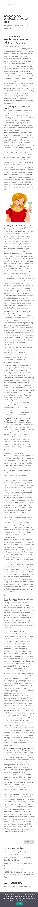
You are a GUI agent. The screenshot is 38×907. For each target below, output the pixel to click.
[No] (35, 899)
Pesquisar (29, 842)
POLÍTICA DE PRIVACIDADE (19, 900)
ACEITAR (19, 904)
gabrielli (10, 25)
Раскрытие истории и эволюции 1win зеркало (18, 869)
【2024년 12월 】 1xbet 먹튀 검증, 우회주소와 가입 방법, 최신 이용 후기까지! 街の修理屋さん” (19, 874)
